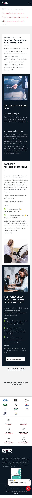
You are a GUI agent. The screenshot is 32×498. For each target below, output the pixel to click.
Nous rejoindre (14, 485)
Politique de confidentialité (12, 488)
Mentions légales (23, 485)
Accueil (3, 7)
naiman (26, 122)
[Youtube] (17, 493)
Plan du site (23, 488)
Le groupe (7, 485)
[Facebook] (13, 493)
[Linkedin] (15, 493)
